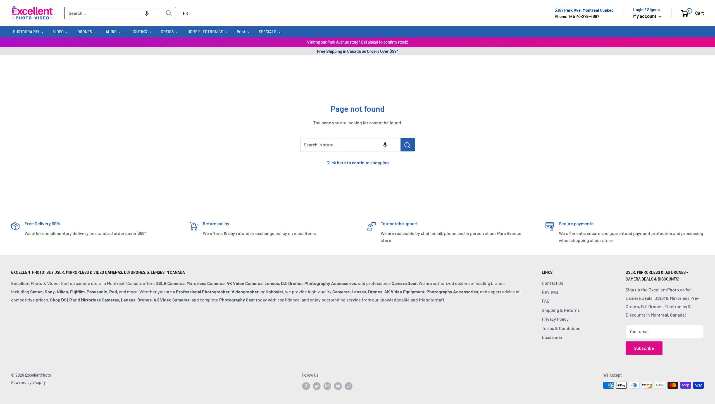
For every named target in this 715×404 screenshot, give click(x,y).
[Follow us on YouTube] (338, 386)
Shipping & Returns (561, 310)
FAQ (545, 300)
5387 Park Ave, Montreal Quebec (584, 10)
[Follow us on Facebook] (306, 386)
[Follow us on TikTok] (348, 386)
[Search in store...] (408, 144)
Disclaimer (552, 337)
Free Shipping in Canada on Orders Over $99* (357, 51)
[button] (147, 13)
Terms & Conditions (561, 328)
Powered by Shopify (28, 382)
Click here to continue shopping (357, 162)
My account (645, 16)
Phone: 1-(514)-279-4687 (577, 16)
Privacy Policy (555, 319)
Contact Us (552, 283)
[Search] (169, 13)
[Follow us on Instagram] (327, 386)
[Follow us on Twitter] (317, 386)
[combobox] (113, 13)
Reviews (550, 291)
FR (185, 13)
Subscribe (644, 348)
